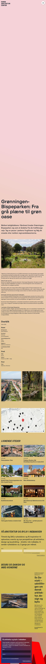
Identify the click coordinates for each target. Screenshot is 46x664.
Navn (2, 548)
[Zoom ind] (43, 409)
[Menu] (43, 3)
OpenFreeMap (27, 431)
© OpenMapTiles (31, 431)
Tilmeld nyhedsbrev (41, 555)
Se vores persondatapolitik (14, 658)
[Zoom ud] (43, 411)
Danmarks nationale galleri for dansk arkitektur (39, 574)
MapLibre (23, 431)
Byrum (2, 458)
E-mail (28, 548)
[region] (23, 420)
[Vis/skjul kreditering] (43, 431)
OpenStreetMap (40, 431)
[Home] (6, 3)
